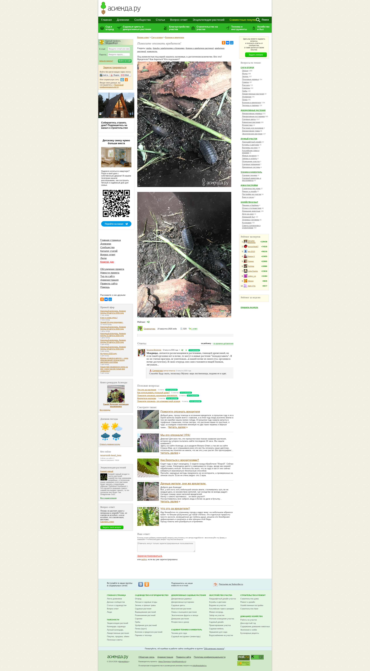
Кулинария (246, 223)
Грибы (244, 91)
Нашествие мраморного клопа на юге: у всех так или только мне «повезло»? (114, 369)
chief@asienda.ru (179, 662)
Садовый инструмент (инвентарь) (185, 636)
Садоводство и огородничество (151, 595)
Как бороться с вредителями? (179, 460)
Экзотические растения (252, 134)
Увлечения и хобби (248, 630)
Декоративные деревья (252, 113)
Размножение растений (145, 615)
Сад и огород (110, 28)
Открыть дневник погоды (110, 444)
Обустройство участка (220, 595)
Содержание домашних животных (255, 626)
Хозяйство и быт (263, 28)
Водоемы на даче (250, 148)
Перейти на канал (114, 224)
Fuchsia (251, 266)
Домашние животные (251, 211)
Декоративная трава (251, 131)
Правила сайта (108, 283)
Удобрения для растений (146, 625)
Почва (244, 100)
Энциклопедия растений (208, 19)
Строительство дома (251, 188)
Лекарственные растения (253, 94)
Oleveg (251, 281)
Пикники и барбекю (250, 205)
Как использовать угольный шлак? (153, 392)
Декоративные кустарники (253, 116)
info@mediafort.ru (200, 666)
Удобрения (246, 97)
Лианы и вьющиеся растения (184, 612)
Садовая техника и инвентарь (186, 630)
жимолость (152, 51)
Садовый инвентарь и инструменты (251, 179)
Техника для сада (179, 633)
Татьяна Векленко (154, 350)
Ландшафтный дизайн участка (222, 599)
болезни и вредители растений (200, 48)
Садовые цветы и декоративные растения (137, 28)
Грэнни (251, 261)
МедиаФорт (123, 662)
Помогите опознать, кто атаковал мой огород (158, 401)
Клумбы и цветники (250, 145)
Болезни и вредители (174, 37)
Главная (106, 19)
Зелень (245, 76)
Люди (103, 258)
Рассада (246, 85)
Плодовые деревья (250, 79)
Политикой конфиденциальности (111, 86)
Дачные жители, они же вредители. (183, 483)
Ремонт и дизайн (249, 191)
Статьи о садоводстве (116, 605)
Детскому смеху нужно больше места (116, 142)
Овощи (245, 71)
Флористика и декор (180, 622)
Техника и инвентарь (251, 172)
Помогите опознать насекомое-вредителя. (157, 395)
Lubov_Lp (252, 276)
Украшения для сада (218, 632)
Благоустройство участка (179, 28)
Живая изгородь (216, 612)
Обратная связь (146, 657)
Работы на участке (248, 620)
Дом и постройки (249, 185)
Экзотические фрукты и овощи (184, 615)
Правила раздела (249, 308)
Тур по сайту (107, 276)
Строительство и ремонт (253, 595)
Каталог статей (109, 251)
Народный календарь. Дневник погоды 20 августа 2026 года (113, 341)
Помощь (105, 287)
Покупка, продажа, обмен (118, 636)
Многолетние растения (181, 609)
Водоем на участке (217, 605)
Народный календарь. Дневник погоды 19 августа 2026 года (113, 348)
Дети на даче (248, 214)
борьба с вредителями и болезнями (168, 48)
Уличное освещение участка (221, 619)
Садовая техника (249, 175)
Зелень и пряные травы (145, 605)
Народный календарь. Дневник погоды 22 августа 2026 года (113, 328)
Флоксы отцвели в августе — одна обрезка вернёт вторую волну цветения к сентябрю (114, 360)
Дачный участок (249, 139)
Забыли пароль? (106, 61)
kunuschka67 (253, 247)
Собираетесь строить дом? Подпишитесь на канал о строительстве (114, 125)
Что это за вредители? (175, 508)
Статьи (160, 19)
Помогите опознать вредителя (180, 411)
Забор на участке (216, 615)
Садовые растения (143, 609)
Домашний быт (248, 217)
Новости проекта (109, 272)
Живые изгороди (249, 156)
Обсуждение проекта (112, 269)
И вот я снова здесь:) (109, 318)
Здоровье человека (250, 220)
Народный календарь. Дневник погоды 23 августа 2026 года (113, 312)
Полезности (113, 620)
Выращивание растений (145, 612)
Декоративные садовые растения (188, 595)
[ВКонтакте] (227, 42)
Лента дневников (114, 599)
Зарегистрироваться (149, 555)
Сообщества (142, 19)
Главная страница (110, 240)
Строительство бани (249, 609)
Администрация (109, 280)
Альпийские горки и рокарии (221, 609)
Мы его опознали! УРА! (175, 435)
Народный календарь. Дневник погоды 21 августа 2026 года (113, 335)
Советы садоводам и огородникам (251, 226)
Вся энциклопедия (108, 498)
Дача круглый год (248, 623)
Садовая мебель (216, 629)
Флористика (247, 125)
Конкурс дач (107, 262)
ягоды (149, 48)
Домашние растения (180, 619)
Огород (138, 599)
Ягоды (245, 74)
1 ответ (194, 329)
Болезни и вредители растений (148, 632)
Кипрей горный (106, 471)
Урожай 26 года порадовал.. (111, 322)
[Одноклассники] (223, 42)
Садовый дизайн (216, 622)
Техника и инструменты (239, 28)
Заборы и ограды (249, 158)
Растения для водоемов (252, 128)
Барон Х (251, 256)
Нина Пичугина (164, 662)
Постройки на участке (251, 194)
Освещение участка (251, 161)
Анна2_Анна (116, 455)
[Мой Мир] (231, 42)
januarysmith (105, 455)
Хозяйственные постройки (251, 605)
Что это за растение (146, 389)
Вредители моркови (146, 398)
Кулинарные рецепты (249, 633)
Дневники (123, 19)
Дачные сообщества (116, 602)
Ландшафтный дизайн (251, 142)
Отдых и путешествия (251, 208)
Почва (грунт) (141, 629)
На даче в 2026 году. (108, 354)
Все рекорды (105, 410)
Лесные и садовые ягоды (146, 602)
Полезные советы (114, 640)
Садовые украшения (251, 164)
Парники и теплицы (143, 635)
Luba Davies (253, 271)
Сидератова (149, 329)
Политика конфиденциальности (209, 657)
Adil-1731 (252, 286)
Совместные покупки (243, 19)
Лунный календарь (115, 630)
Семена (245, 82)
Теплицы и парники (250, 105)
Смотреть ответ (107, 522)
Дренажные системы (251, 167)
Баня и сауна (248, 197)
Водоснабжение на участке (221, 635)
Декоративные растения (253, 110)
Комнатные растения (251, 122)
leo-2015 (251, 252)
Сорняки (138, 619)
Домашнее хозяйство (251, 616)
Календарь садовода (116, 626)
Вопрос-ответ (179, 19)
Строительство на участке (207, 28)
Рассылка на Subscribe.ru (231, 584)
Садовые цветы (249, 119)
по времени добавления (223, 343)
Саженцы (246, 88)
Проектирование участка (220, 625)
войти (144, 559)
